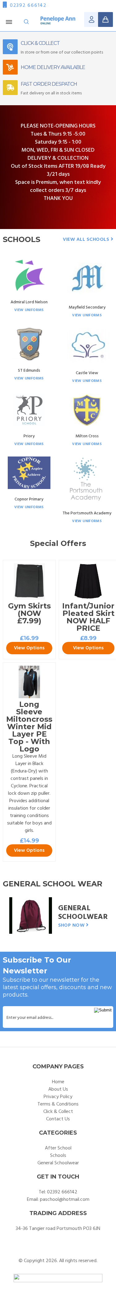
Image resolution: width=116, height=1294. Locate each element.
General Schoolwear (83, 912)
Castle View (87, 373)
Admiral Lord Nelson (29, 302)
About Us (58, 1089)
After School (58, 1148)
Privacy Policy (58, 1097)
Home (58, 1082)
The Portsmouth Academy (86, 513)
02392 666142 (28, 6)
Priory (29, 436)
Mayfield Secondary (87, 307)
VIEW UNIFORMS (29, 310)
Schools (58, 1156)
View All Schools (86, 240)
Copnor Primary (29, 499)
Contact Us (58, 1119)
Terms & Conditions (58, 1104)
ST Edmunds (29, 370)
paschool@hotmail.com (64, 1200)
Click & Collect (58, 1112)
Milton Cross (87, 436)
